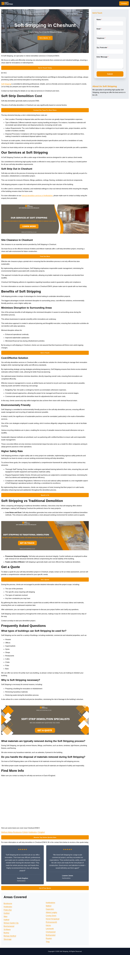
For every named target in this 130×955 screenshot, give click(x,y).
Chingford (41, 832)
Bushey (6, 933)
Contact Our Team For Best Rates (45, 110)
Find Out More (45, 256)
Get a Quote (44, 38)
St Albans (7, 929)
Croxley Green (51, 916)
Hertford (6, 913)
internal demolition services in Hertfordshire (37, 195)
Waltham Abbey (6, 832)
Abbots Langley (51, 912)
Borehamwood (9, 926)
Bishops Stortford (10, 936)
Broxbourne (17, 832)
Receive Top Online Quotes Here (45, 837)
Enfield (25, 832)
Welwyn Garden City (11, 923)
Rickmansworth (51, 922)
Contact (124, 3)
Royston (49, 938)
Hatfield (6, 920)
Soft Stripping (6, 84)
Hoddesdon (32, 832)
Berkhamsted (50, 935)
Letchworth (50, 929)
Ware (5, 916)
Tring (47, 942)
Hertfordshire (50, 903)
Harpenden (50, 909)
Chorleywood (50, 932)
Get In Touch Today (45, 68)
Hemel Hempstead (52, 919)
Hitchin (48, 925)
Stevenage (7, 939)
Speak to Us (45, 495)
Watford (48, 906)
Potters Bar (8, 910)
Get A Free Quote (45, 888)
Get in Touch (45, 353)
